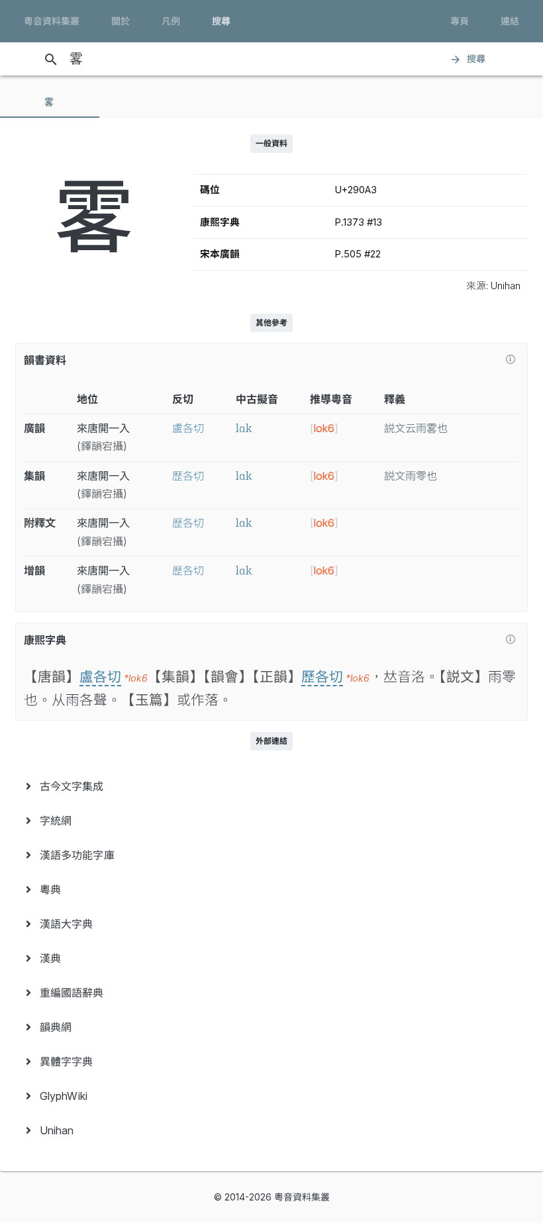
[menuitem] (271, 786)
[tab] (49, 102)
